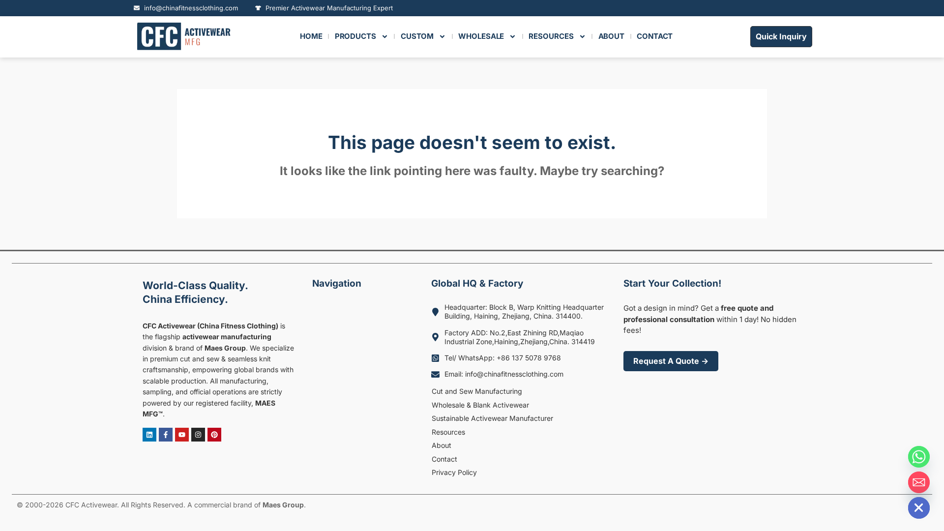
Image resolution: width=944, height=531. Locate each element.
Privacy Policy (454, 472)
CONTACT (655, 36)
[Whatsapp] (919, 457)
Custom (417, 36)
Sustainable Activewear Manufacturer (492, 418)
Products (355, 36)
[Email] (919, 482)
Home (311, 36)
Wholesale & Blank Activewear (480, 405)
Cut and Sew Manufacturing (477, 391)
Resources (448, 432)
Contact (444, 459)
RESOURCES (551, 36)
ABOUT (611, 36)
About (441, 445)
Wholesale (481, 36)
